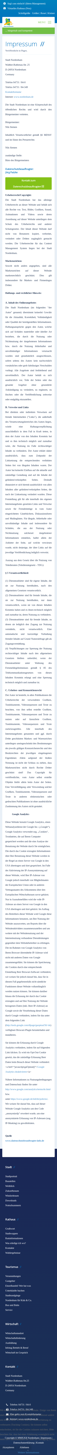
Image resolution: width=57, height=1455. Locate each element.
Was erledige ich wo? (15, 1243)
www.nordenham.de (23, 97)
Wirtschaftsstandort (14, 1333)
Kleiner (51, 13)
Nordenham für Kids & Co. (18, 1300)
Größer (35, 13)
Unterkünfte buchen (14, 1290)
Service (8, 1310)
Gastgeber (10, 1281)
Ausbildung (11, 1343)
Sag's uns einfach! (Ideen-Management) (26, 3)
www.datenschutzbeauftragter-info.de (24, 1140)
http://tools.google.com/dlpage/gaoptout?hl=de (28, 1025)
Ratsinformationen (14, 1238)
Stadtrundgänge (12, 1295)
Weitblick (9, 1186)
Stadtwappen (11, 1233)
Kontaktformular (13, 92)
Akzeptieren (8, 1447)
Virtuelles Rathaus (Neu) (19, 8)
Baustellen (10, 1181)
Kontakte (9, 1248)
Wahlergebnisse (12, 1253)
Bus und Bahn (12, 1305)
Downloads (10, 1200)
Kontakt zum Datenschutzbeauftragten (27, 183)
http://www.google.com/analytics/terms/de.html (27, 1089)
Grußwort (10, 1228)
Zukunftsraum (12, 1191)
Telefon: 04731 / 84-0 (20, 1404)
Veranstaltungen (13, 1276)
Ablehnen (24, 1447)
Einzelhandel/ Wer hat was (18, 1285)
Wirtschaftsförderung (15, 1338)
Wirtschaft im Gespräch (16, 1352)
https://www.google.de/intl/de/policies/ (29, 1099)
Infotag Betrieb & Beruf (16, 1347)
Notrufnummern (13, 1205)
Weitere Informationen (28, 1452)
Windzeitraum (12, 1195)
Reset (44, 13)
